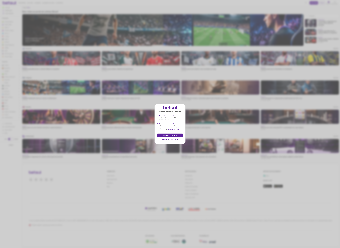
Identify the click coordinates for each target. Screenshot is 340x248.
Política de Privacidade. (174, 130)
